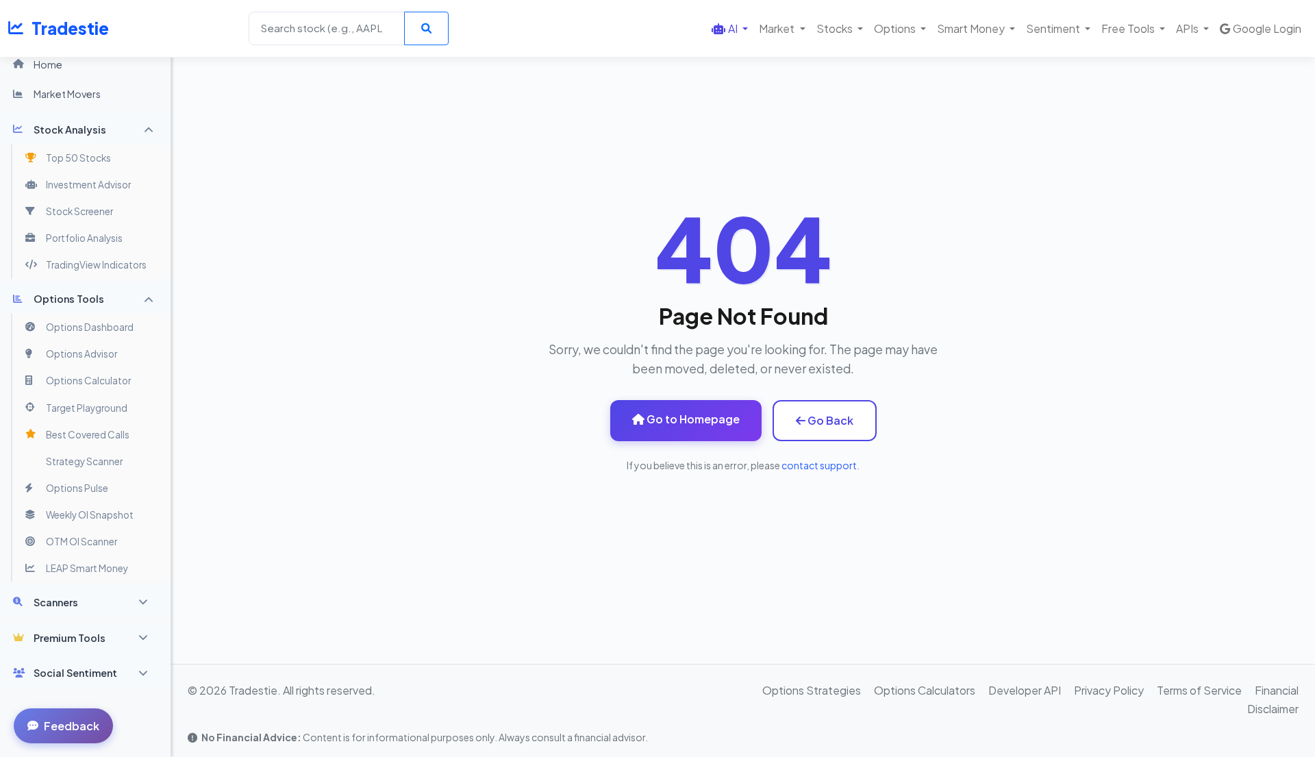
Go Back (829, 420)
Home (48, 64)
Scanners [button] (56, 602)
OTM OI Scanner (81, 541)
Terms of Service (1199, 690)
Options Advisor (81, 354)
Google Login (1267, 28)
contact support (819, 465)
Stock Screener (79, 211)
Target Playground (86, 408)
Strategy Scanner (84, 461)
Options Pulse (77, 488)
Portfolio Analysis (84, 238)
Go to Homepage (692, 419)
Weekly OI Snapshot (90, 515)
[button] (729, 28)
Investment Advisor (88, 184)
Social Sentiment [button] (75, 673)
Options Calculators (924, 690)
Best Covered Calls (87, 434)
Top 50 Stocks (78, 158)
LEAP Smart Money (87, 568)
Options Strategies (811, 690)
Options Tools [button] (69, 299)
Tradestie (70, 28)
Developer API (1024, 690)
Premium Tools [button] (69, 638)
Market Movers (67, 94)
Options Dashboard (90, 327)
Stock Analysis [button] (70, 129)
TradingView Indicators (96, 265)
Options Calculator (88, 380)
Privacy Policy (1109, 690)
